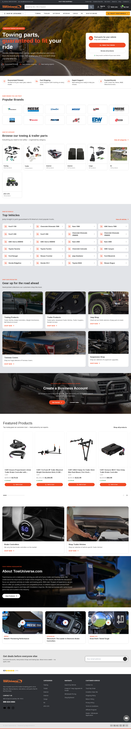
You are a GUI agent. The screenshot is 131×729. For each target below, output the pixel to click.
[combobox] (56, 7)
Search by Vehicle (70, 685)
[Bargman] (97, 109)
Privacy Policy (90, 703)
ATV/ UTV (46, 706)
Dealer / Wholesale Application (92, 714)
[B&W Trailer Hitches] (97, 120)
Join (101, 8)
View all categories (120, 140)
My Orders (107, 1)
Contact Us (126, 1)
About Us (114, 1)
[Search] (91, 7)
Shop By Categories (13, 13)
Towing (38, 13)
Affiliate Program (91, 710)
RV (82, 13)
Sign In (102, 6)
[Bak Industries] (119, 120)
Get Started (56, 402)
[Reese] (33, 109)
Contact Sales (74, 402)
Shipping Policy (91, 695)
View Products (10, 596)
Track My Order (91, 688)
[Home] (11, 7)
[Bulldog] (33, 120)
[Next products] (127, 495)
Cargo (75, 13)
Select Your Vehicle (118, 13)
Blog (120, 1)
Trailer (47, 13)
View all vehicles (121, 219)
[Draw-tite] (55, 109)
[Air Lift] (76, 120)
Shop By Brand (91, 13)
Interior (66, 13)
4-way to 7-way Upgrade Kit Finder (73, 689)
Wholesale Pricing (70, 694)
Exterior (56, 13)
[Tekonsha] (12, 109)
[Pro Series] (12, 120)
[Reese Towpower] (119, 109)
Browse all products (107, 51)
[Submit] (125, 659)
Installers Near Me (98, 1)
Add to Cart (19, 484)
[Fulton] (55, 120)
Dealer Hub (88, 1)
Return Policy (90, 699)
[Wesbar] (76, 109)
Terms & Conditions (92, 706)
